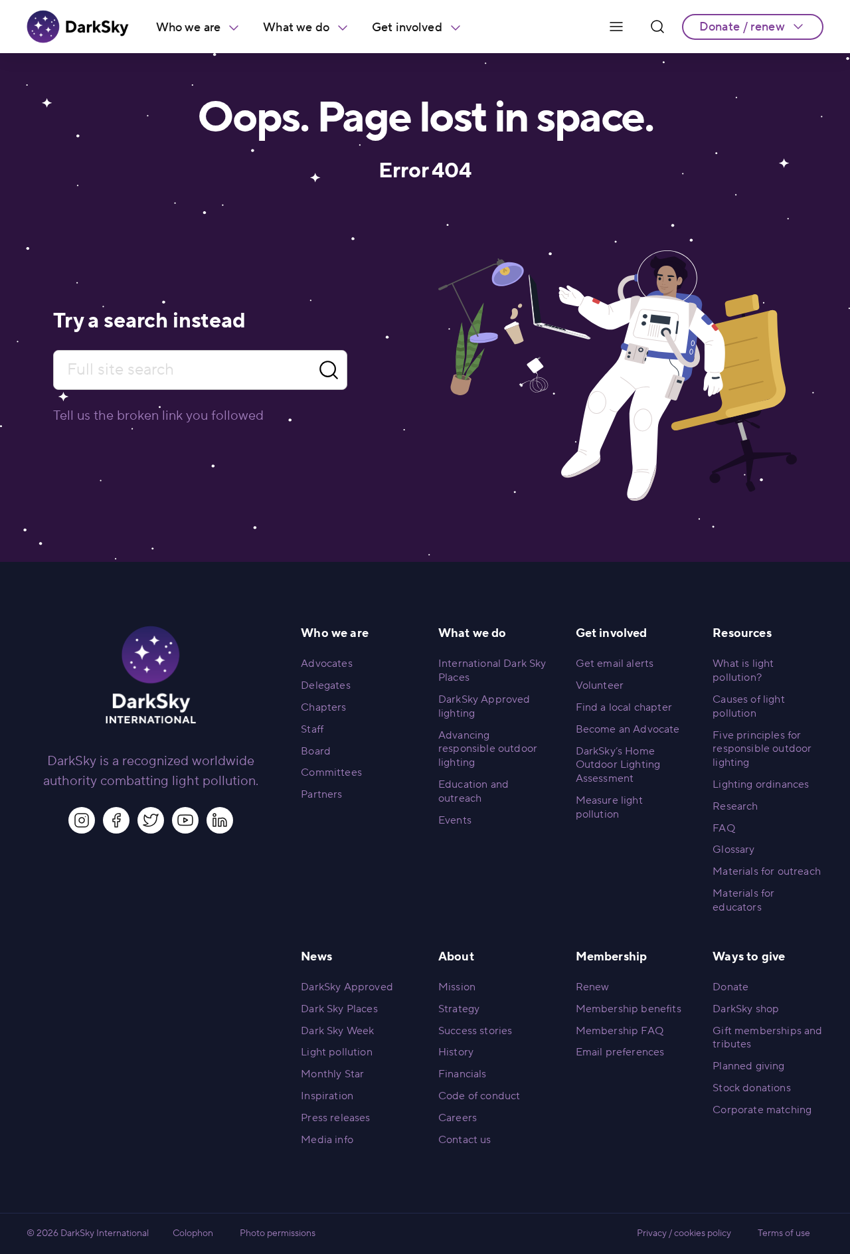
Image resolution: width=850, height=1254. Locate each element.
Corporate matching (762, 1110)
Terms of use (784, 1233)
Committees (331, 772)
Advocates (326, 663)
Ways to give (749, 956)
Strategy (458, 1009)
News (316, 956)
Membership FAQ (619, 1030)
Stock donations (751, 1088)
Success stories (475, 1030)
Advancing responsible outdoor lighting (487, 749)
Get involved (407, 27)
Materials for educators (743, 900)
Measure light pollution (609, 807)
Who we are (188, 27)
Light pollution (336, 1052)
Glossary (733, 849)
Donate (730, 987)
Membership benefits (628, 1009)
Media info (327, 1139)
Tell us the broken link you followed (158, 415)
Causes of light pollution (748, 706)
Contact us (464, 1139)
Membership (611, 956)
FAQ (723, 828)
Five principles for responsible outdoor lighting (762, 749)
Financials (462, 1074)
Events (454, 820)
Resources (742, 633)
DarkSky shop (746, 1009)
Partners (321, 794)
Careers (457, 1117)
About (456, 956)
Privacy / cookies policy (684, 1233)
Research (735, 806)
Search (328, 370)
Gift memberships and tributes (767, 1037)
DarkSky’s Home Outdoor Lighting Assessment (618, 765)
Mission (456, 987)
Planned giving (748, 1066)
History (455, 1052)
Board (316, 751)
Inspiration (327, 1096)
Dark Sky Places (339, 1009)
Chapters (323, 707)
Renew (593, 987)
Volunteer (600, 685)
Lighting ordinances (761, 784)
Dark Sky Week (337, 1030)
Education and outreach (473, 791)
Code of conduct (479, 1096)
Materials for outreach (767, 871)
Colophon (193, 1233)
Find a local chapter (624, 707)
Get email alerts (615, 663)
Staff (312, 729)
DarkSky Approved (347, 987)
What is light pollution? (743, 670)
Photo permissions (277, 1233)
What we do (296, 27)
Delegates (325, 685)
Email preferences (620, 1052)
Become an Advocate (628, 729)
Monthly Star (332, 1074)
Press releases (335, 1117)
